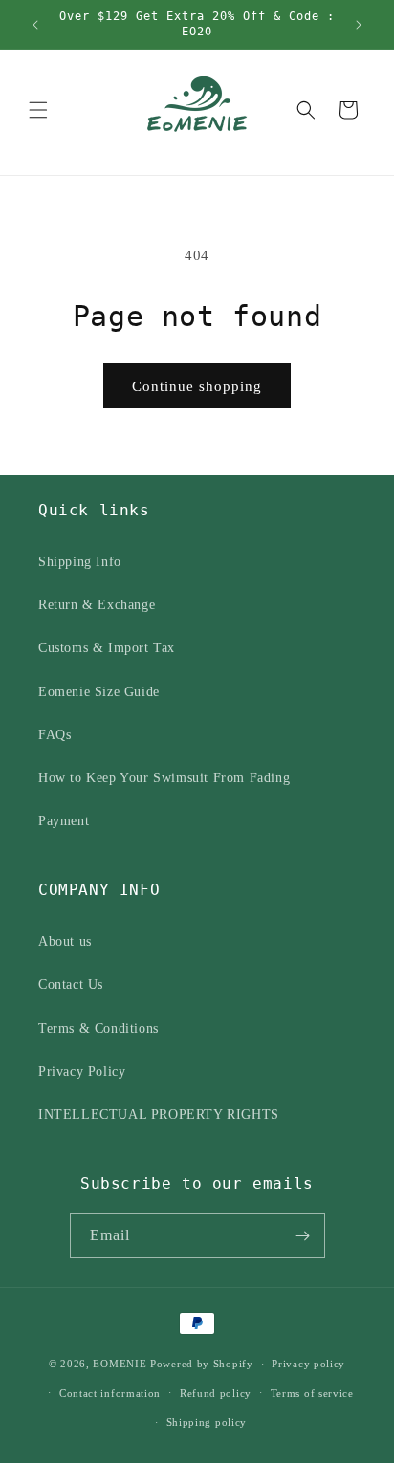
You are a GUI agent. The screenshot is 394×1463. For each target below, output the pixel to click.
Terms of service (312, 1393)
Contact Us (70, 984)
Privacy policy (308, 1363)
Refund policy (216, 1393)
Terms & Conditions (98, 1028)
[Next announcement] (359, 25)
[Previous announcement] (35, 25)
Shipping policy (207, 1422)
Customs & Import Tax (106, 648)
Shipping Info (79, 562)
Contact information (110, 1393)
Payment (63, 821)
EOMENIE (119, 1363)
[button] (38, 110)
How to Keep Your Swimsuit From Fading (164, 778)
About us (65, 941)
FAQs (54, 735)
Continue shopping (197, 386)
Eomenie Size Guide (99, 692)
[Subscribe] (303, 1235)
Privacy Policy (81, 1071)
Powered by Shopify (201, 1363)
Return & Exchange (96, 605)
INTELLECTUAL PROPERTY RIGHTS (158, 1114)
